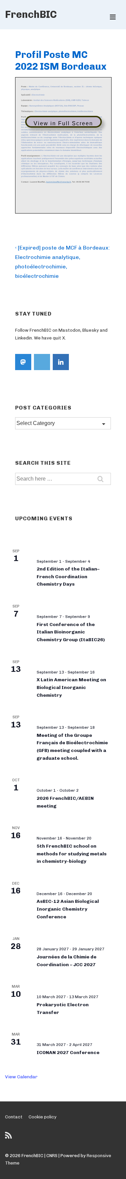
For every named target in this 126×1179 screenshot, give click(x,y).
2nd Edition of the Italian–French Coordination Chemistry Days (68, 576)
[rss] (9, 1137)
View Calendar (21, 1077)
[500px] (42, 362)
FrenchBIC (31, 14)
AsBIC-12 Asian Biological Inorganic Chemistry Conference (68, 908)
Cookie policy (42, 1116)
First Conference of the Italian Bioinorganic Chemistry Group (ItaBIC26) (71, 632)
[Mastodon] (23, 362)
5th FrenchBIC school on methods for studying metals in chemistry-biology (72, 853)
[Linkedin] (61, 362)
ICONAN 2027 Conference (68, 1052)
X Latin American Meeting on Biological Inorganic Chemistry (71, 687)
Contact (14, 1116)
